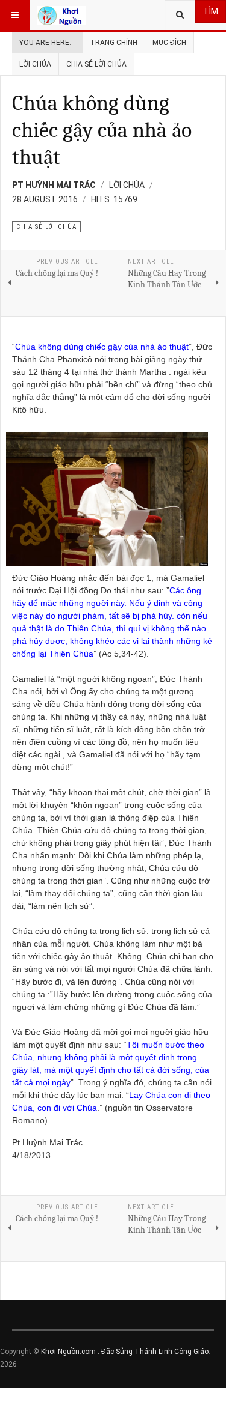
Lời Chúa (35, 64)
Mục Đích (169, 42)
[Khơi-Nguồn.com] (61, 15)
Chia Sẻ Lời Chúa (96, 64)
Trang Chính (113, 42)
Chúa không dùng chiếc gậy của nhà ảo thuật (102, 130)
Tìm (210, 11)
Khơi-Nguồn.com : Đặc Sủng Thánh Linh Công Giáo (125, 1351)
